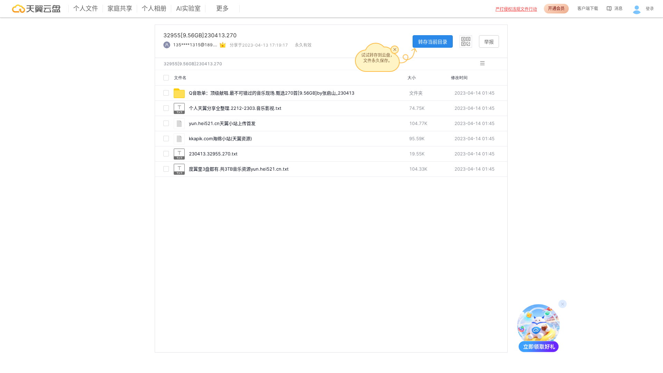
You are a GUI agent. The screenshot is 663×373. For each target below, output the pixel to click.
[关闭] (394, 49)
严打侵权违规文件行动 (516, 9)
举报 (489, 42)
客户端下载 (587, 8)
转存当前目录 (432, 42)
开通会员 (556, 8)
